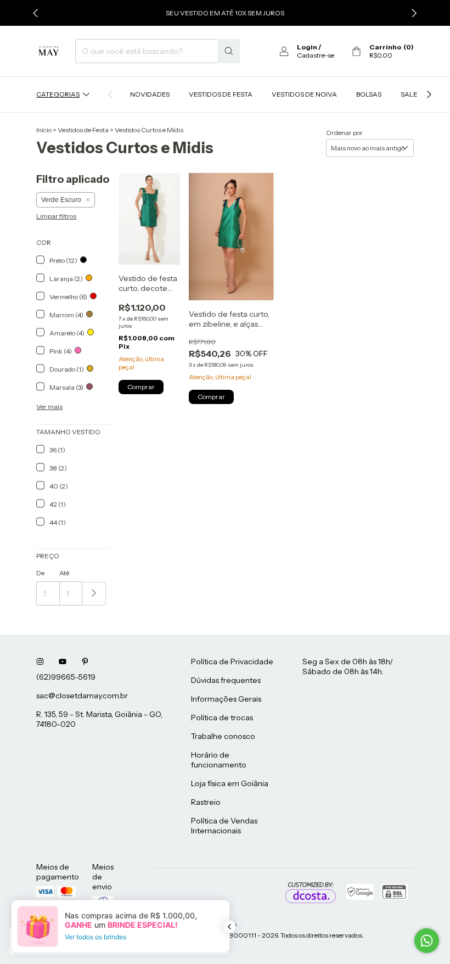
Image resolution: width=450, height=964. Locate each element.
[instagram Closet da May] (40, 661)
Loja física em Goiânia (229, 783)
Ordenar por (344, 132)
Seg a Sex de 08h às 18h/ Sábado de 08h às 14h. (347, 666)
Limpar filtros (56, 216)
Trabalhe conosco (223, 736)
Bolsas (368, 94)
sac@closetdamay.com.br (82, 695)
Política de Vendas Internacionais (224, 826)
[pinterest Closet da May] (85, 661)
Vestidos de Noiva (304, 94)
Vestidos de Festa (220, 94)
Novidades (150, 94)
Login (307, 47)
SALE (409, 94)
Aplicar (94, 594)
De (40, 573)
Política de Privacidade (232, 661)
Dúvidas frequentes (226, 680)
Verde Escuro (61, 200)
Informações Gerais (226, 699)
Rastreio (206, 802)
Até (64, 573)
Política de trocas (222, 717)
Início (44, 130)
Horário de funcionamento (218, 760)
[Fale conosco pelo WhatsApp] (426, 940)
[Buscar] (229, 51)
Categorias (58, 94)
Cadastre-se (315, 55)
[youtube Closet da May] (62, 661)
